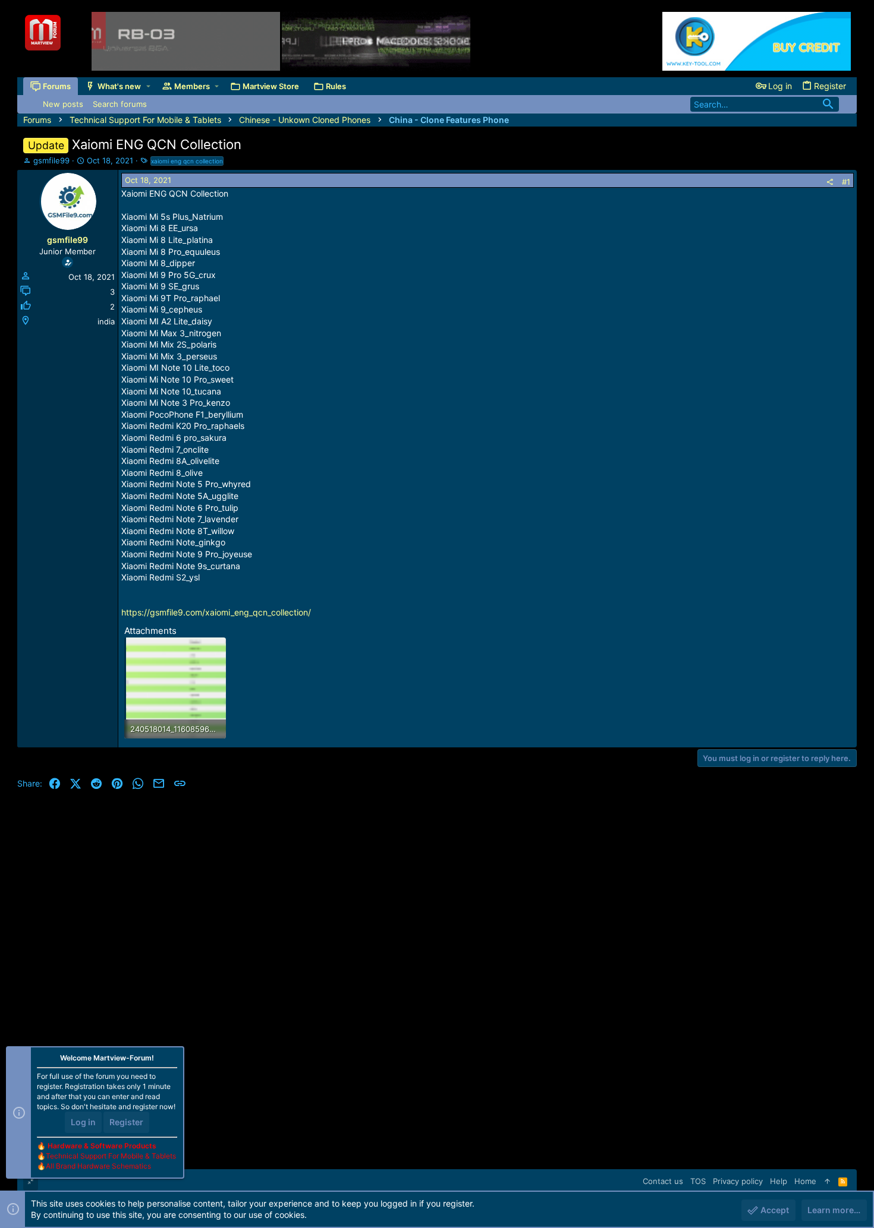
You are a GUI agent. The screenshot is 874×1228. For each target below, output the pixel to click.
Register (126, 1122)
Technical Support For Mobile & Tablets (111, 1155)
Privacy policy (738, 1181)
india (106, 321)
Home (805, 1181)
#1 (846, 182)
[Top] (827, 1181)
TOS (698, 1181)
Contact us (663, 1181)
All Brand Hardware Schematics (98, 1165)
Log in (83, 1122)
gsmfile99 (51, 160)
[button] (148, 86)
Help (778, 1181)
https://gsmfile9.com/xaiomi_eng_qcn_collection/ (216, 612)
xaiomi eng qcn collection (187, 161)
